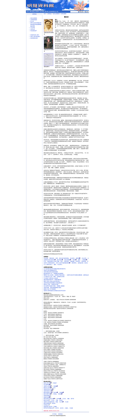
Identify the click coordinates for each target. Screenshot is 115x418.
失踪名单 (32, 29)
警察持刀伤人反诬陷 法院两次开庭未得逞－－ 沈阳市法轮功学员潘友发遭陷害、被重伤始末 (66, 275)
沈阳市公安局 (47, 386)
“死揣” (73, 259)
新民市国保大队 (47, 392)
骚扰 (55, 264)
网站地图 (32, 11)
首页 (28, 11)
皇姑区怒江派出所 (48, 406)
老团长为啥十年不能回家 (50, 289)
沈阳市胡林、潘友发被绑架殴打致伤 (52, 287)
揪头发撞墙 (67, 259)
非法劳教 (46, 258)
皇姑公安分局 (47, 383)
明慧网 (37, 11)
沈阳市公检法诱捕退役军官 (50, 270)
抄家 (57, 258)
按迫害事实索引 (34, 38)
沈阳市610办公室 (48, 389)
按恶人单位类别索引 (35, 36)
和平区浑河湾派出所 (48, 408)
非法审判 (59, 264)
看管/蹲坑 (74, 263)
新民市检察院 (47, 403)
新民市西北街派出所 (48, 398)
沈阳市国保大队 (47, 391)
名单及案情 (63, 13)
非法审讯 (72, 258)
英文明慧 (42, 11)
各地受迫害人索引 (34, 35)
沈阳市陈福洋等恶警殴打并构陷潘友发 (53, 283)
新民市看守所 (47, 394)
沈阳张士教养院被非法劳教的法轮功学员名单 (54, 290)
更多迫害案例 (33, 18)
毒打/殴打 (59, 259)
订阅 (57, 11)
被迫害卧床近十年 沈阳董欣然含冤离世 (53, 273)
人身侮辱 (84, 259)
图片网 (46, 11)
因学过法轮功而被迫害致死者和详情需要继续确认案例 (35, 24)
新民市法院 (46, 400)
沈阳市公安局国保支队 (49, 401)
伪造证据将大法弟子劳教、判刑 (55, 261)
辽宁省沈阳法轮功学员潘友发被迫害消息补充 (54, 268)
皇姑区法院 (46, 397)
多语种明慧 (52, 11)
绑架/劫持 (51, 258)
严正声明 (32, 27)
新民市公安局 (47, 387)
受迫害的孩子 (33, 30)
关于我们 (54, 414)
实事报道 (34, 14)
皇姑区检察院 (47, 395)
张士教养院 (46, 384)
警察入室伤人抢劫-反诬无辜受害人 (52, 281)
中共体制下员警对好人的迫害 (51, 278)
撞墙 (79, 259)
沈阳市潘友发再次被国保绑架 (51, 272)
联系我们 (60, 414)
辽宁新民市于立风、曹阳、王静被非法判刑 (54, 276)
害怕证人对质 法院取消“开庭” (51, 284)
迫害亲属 (83, 261)
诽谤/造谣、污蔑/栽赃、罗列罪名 (72, 261)
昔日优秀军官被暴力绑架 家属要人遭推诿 (54, 286)
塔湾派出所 (46, 405)
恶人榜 (32, 21)
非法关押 (84, 258)
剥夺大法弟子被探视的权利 (62, 263)
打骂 (45, 261)
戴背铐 (77, 258)
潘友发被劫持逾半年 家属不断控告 (52, 279)
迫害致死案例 (33, 19)
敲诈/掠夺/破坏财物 (64, 258)
